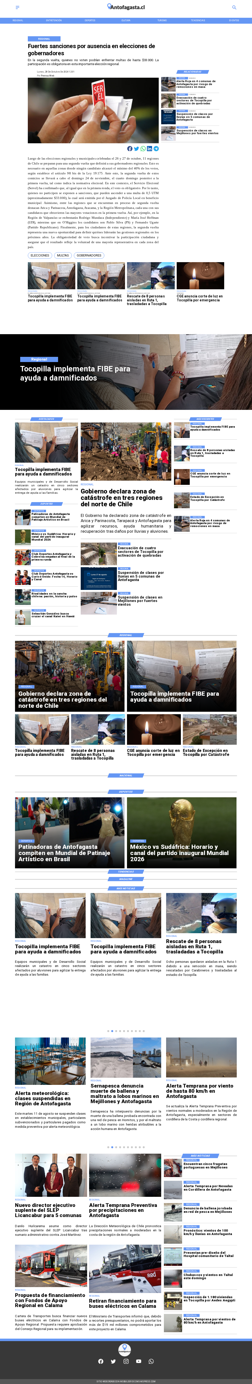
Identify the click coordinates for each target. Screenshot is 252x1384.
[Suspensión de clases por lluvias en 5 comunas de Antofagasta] (168, 117)
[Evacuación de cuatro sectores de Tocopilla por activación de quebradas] (168, 100)
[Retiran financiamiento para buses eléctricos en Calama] (125, 1292)
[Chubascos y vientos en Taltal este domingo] (173, 1279)
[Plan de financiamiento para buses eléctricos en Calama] (201, 1077)
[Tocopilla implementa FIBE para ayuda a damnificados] (182, 430)
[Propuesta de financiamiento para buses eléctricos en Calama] (51, 1286)
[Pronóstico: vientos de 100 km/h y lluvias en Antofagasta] (173, 1234)
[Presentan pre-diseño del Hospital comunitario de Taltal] (173, 1256)
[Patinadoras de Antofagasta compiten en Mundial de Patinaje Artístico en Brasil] (23, 518)
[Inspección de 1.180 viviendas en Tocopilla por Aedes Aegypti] (173, 1301)
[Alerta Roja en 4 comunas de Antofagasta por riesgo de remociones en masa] (168, 84)
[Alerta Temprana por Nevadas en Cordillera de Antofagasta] (173, 1190)
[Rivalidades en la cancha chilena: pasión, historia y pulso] (23, 597)
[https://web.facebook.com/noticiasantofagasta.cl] (101, 1363)
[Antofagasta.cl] (17, 9)
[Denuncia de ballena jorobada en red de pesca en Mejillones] (173, 1212)
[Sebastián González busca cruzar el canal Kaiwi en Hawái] (23, 617)
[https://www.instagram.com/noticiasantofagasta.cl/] (126, 1363)
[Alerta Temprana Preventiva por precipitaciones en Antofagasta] (125, 1196)
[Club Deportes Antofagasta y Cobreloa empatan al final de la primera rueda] (23, 557)
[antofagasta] (126, 11)
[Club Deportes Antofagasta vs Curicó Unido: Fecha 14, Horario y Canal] (23, 577)
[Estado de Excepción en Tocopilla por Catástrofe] (182, 500)
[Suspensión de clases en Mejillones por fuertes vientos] (168, 133)
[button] (40, 255)
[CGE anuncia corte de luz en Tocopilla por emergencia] (182, 477)
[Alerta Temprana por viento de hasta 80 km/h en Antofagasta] (126, 1077)
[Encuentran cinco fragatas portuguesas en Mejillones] (173, 1168)
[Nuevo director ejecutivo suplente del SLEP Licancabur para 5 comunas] (51, 1196)
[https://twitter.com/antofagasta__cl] (113, 1363)
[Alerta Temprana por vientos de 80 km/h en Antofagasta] (173, 1323)
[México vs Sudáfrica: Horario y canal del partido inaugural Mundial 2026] (23, 537)
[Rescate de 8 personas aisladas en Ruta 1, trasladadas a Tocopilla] (182, 453)
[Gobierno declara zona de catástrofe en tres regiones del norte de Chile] (126, 480)
